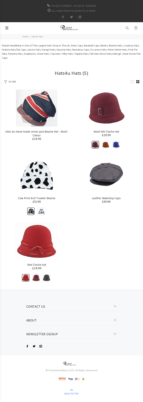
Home (25, 37)
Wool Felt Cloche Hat (106, 131)
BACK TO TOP (71, 393)
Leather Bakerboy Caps (106, 198)
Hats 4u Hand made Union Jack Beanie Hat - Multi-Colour (36, 133)
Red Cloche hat (36, 264)
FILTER (12, 81)
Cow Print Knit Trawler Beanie (36, 198)
